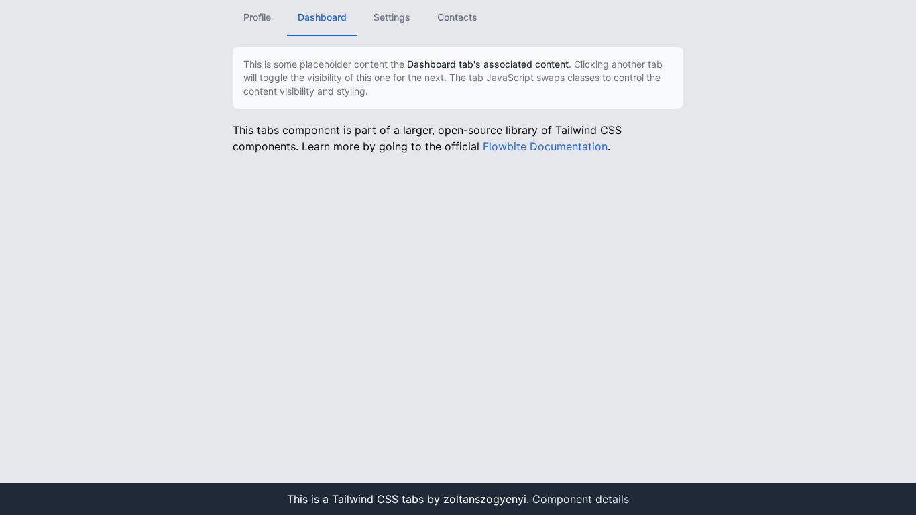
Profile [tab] (257, 17)
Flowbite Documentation (545, 146)
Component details (580, 499)
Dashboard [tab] (322, 17)
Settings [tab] (392, 17)
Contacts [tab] (457, 17)
